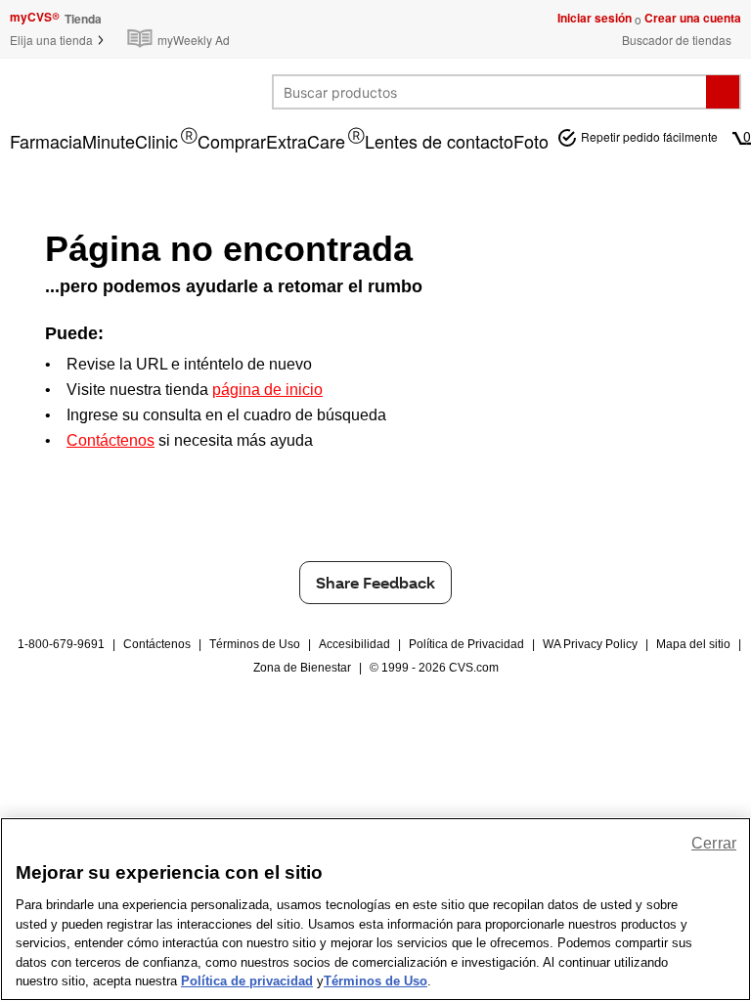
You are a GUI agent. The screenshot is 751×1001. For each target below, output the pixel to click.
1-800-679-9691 (61, 644)
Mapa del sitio (693, 644)
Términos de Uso (254, 644)
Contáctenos (157, 644)
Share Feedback (375, 582)
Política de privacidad (247, 981)
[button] (58, 39)
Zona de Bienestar (302, 668)
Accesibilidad (354, 644)
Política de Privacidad (466, 644)
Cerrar (713, 843)
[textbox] (490, 91)
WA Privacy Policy (590, 644)
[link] (183, 29)
